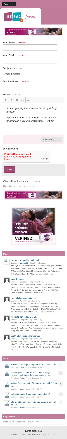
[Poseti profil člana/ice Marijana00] (7, 261)
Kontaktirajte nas (33, 430)
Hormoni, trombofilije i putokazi (25, 259)
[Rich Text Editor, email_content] (33, 119)
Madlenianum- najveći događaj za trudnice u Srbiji (33, 364)
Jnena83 (23, 300)
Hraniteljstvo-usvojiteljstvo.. (23, 297)
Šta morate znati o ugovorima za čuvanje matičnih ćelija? (33, 403)
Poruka (12, 94)
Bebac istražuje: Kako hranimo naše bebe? (30, 393)
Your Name (14, 42)
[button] (5, 100)
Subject (12, 68)
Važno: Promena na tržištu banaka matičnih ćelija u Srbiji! (34, 384)
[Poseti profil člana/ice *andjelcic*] (7, 318)
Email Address (16, 81)
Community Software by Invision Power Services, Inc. (33, 434)
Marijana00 (24, 263)
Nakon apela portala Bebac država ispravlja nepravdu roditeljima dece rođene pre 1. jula (30, 374)
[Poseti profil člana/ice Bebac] (7, 366)
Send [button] (9, 169)
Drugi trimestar (17, 278)
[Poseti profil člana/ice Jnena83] (7, 299)
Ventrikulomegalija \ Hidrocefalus (25, 335)
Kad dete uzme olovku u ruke (24, 316)
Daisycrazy (24, 281)
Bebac (22, 367)
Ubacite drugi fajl (50, 139)
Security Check (11, 148)
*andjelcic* (24, 319)
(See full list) (21, 416)
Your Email (14, 55)
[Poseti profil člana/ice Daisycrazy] (7, 280)
